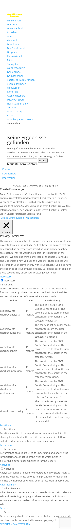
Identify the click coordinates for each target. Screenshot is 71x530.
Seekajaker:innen (16, 83)
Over (9, 36)
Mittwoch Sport (15, 99)
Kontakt (11, 115)
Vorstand (12, 40)
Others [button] (4, 508)
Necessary (9, 280)
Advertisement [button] (8, 484)
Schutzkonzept (15, 111)
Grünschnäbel (15, 75)
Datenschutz (9, 173)
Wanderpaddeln (16, 67)
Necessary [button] (5, 276)
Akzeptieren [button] (32, 217)
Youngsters (13, 64)
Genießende (14, 71)
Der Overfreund (16, 48)
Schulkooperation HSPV (20, 119)
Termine (11, 107)
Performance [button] (7, 445)
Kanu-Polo (12, 91)
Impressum (8, 177)
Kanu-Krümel (14, 56)
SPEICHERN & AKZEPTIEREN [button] (15, 524)
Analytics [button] (5, 464)
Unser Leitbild (15, 28)
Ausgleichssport (16, 95)
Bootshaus (13, 32)
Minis (10, 60)
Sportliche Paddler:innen (21, 79)
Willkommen (14, 20)
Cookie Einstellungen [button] (12, 217)
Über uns (12, 24)
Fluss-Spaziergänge (18, 103)
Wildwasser (13, 87)
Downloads (13, 44)
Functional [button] (6, 425)
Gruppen (12, 52)
